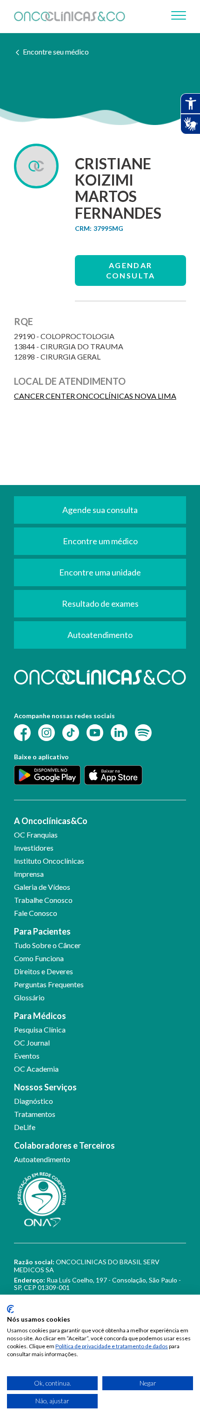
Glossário (29, 997)
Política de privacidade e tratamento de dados (111, 1346)
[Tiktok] (70, 732)
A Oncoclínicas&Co (50, 821)
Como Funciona (39, 958)
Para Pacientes (42, 931)
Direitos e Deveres (43, 971)
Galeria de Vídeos (42, 886)
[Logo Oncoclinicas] (69, 16)
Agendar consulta (130, 270)
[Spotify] (143, 732)
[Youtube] (95, 732)
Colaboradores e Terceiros (64, 1145)
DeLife (24, 1127)
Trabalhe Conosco (43, 899)
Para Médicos (40, 1016)
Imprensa (29, 873)
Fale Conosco (35, 912)
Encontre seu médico (56, 51)
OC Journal (32, 1042)
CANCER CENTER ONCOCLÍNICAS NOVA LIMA (95, 395)
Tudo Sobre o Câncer (47, 945)
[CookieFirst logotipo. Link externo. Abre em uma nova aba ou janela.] (10, 1309)
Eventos (27, 1055)
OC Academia (36, 1068)
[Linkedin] (119, 732)
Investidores (33, 847)
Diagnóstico (33, 1100)
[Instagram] (46, 732)
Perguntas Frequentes (49, 984)
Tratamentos (34, 1113)
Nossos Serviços (45, 1087)
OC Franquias (36, 834)
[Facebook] (22, 732)
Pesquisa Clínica (40, 1029)
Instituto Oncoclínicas (49, 860)
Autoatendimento (42, 1159)
